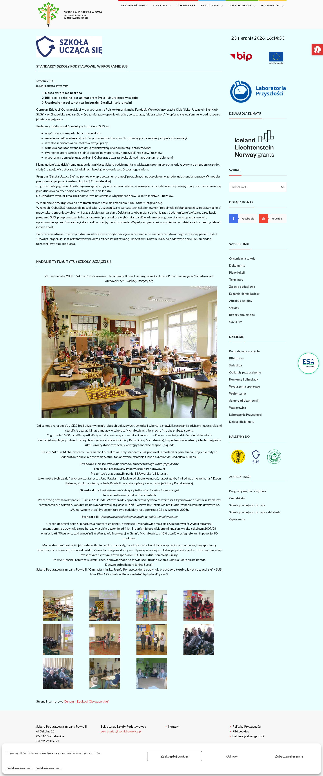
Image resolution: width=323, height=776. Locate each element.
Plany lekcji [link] (237, 272)
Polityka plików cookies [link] (20, 768)
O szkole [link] (160, 5)
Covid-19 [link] (235, 322)
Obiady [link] (234, 307)
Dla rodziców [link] (240, 5)
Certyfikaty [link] (237, 498)
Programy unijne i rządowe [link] (247, 491)
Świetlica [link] (235, 365)
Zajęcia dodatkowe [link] (242, 286)
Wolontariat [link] (237, 393)
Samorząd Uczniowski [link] (244, 400)
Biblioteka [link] (236, 358)
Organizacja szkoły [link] (242, 258)
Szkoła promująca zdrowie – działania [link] (254, 512)
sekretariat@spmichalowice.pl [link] (121, 731)
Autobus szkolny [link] (240, 300)
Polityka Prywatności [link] (245, 726)
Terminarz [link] (236, 279)
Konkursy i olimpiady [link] (243, 379)
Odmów (232, 756)
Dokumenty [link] (186, 5)
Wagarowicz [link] (237, 407)
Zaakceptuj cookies (175, 756)
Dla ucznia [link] (210, 5)
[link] (317, 49)
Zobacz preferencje (289, 756)
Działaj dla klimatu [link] (241, 421)
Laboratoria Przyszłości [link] (245, 414)
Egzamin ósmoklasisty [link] (244, 293)
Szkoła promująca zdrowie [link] (247, 505)
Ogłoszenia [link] (237, 519)
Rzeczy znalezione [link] (242, 315)
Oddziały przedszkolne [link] (245, 372)
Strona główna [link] (134, 5)
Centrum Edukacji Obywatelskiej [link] (86, 701)
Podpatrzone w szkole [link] (244, 351)
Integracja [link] (270, 5)
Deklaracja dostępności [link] (246, 736)
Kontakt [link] (172, 726)
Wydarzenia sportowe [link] (244, 386)
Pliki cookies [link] (239, 731)
